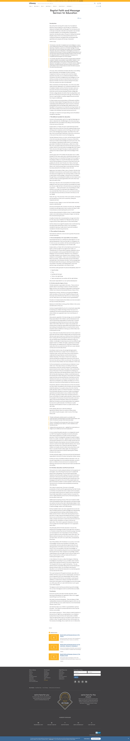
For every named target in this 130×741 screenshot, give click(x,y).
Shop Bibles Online (38, 687)
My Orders (46, 671)
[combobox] (66, 3)
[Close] (128, 738)
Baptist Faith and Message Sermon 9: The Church (70, 635)
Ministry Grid (61, 671)
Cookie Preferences (47, 677)
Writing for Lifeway (32, 680)
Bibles (30, 6)
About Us (30, 671)
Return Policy (46, 675)
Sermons (62, 641)
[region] (65, 738)
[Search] (94, 3)
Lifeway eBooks (61, 677)
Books (42, 6)
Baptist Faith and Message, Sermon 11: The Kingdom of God (70, 654)
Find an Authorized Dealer (33, 681)
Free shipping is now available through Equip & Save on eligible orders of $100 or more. (65, 0)
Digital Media (48, 6)
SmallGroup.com (61, 678)
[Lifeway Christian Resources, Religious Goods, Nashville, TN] (98, 733)
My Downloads (46, 672)
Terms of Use (31, 678)
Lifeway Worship (61, 672)
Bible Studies (36, 6)
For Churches (69, 6)
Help (45, 678)
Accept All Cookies (95, 738)
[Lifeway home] (32, 3)
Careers (30, 674)
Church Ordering (45, 687)
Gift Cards (45, 676)
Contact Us (31, 672)
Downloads (61, 675)
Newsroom (31, 675)
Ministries (54, 6)
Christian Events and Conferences (54, 687)
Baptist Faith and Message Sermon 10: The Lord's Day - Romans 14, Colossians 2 (70, 645)
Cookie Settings (87, 738)
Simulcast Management (63, 676)
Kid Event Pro (61, 674)
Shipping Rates (46, 674)
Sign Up (76, 677)
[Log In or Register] (98, 3)
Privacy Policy (31, 677)
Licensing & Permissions (33, 676)
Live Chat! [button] (46, 680)
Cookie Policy (51, 739)
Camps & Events (61, 6)
